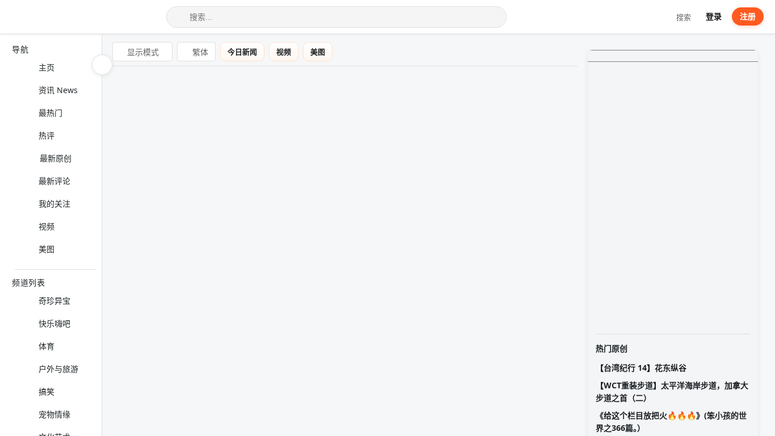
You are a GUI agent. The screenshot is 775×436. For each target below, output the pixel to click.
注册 (748, 16)
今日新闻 (250, 52)
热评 (46, 135)
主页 (46, 67)
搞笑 (46, 391)
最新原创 (55, 158)
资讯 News (58, 90)
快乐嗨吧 (54, 323)
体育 (46, 346)
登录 (714, 16)
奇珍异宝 (54, 300)
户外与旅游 (58, 368)
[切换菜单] (102, 64)
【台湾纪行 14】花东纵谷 (641, 367)
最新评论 (54, 180)
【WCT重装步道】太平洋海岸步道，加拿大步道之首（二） (672, 391)
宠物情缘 (54, 414)
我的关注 (54, 203)
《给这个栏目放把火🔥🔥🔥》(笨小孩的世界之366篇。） (671, 421)
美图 (46, 249)
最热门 (50, 112)
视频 (46, 226)
